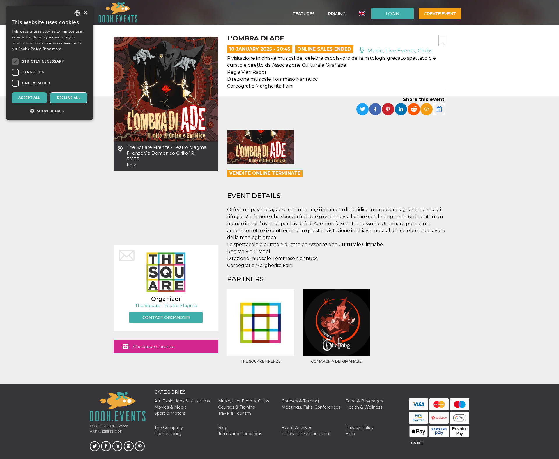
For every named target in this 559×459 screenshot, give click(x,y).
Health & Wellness (363, 407)
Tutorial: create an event (306, 433)
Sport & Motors (169, 413)
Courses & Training (300, 401)
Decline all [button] (68, 97)
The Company (168, 427)
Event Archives (297, 427)
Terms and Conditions (240, 433)
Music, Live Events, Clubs (399, 50)
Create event (440, 13)
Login (392, 13)
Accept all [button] (29, 97)
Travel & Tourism (234, 413)
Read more (52, 48)
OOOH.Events (115, 425)
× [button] (85, 13)
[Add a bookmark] (441, 40)
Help (350, 433)
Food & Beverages (364, 401)
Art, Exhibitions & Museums (182, 401)
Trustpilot (416, 443)
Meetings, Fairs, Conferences (311, 407)
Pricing (336, 13)
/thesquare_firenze (154, 346)
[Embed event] (426, 109)
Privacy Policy (359, 427)
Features (303, 13)
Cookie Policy (168, 433)
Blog (223, 427)
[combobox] (77, 13)
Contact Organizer (166, 317)
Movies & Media (170, 407)
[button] (49, 110)
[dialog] (49, 63)
